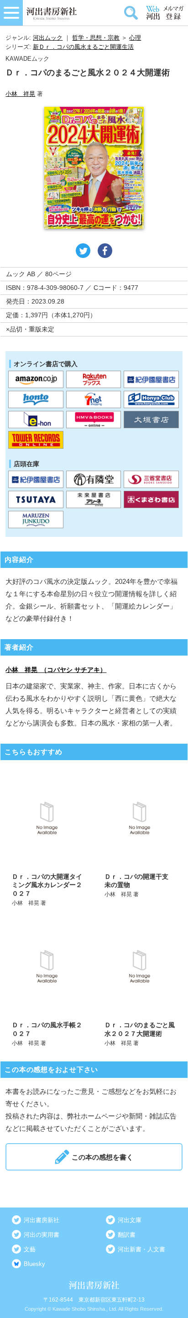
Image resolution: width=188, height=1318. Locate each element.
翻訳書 (127, 1234)
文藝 (30, 1249)
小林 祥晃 (20, 93)
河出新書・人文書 (141, 1249)
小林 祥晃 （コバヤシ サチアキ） (55, 669)
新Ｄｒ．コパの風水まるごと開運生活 (83, 46)
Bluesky (34, 1263)
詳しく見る (47, 837)
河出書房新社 (41, 1220)
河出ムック (48, 37)
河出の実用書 (41, 1234)
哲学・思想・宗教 (96, 37)
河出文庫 (129, 1220)
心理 (135, 37)
